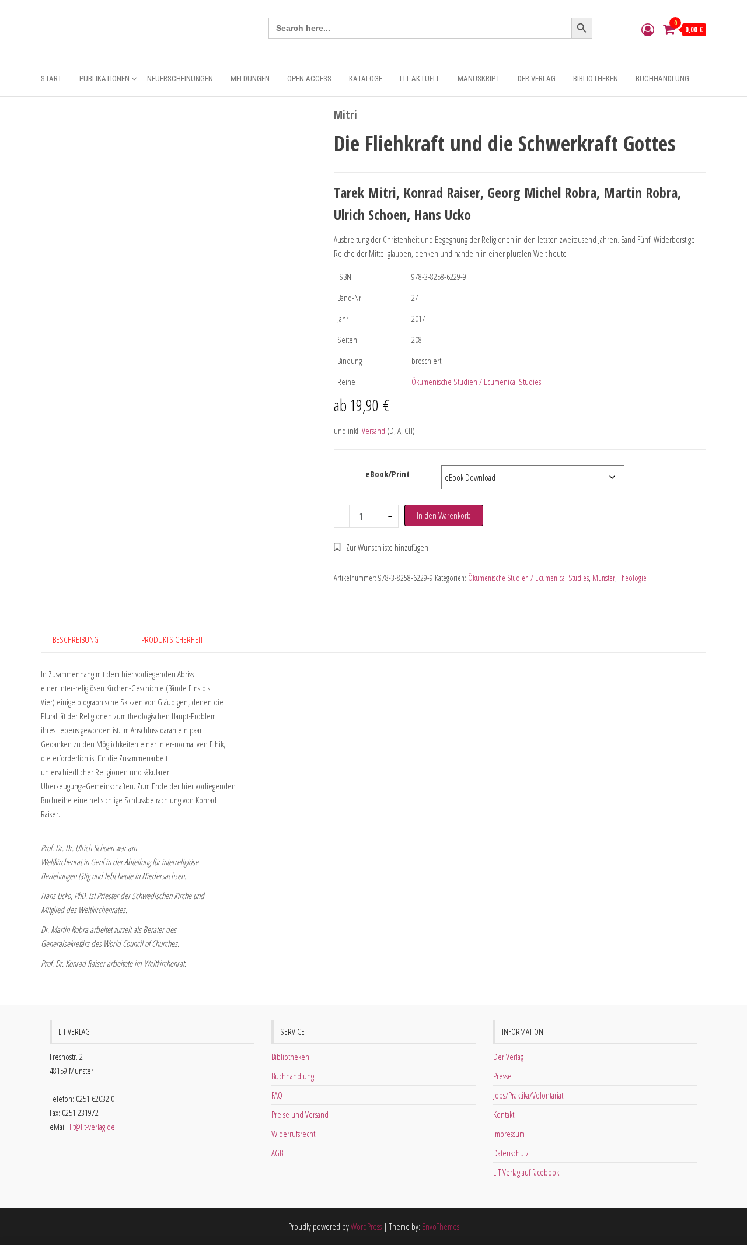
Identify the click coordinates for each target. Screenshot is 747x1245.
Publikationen (104, 78)
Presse (502, 1076)
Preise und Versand (300, 1114)
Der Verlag (537, 78)
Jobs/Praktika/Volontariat (528, 1095)
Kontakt (503, 1114)
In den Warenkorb (444, 515)
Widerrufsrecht (293, 1133)
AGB (277, 1153)
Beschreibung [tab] (76, 639)
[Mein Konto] (647, 29)
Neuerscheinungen (180, 78)
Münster (603, 577)
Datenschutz (511, 1153)
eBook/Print (387, 474)
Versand (373, 430)
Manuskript (479, 78)
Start (51, 78)
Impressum (509, 1133)
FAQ (276, 1095)
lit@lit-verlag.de (92, 1126)
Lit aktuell (420, 78)
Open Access (309, 78)
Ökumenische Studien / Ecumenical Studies (476, 381)
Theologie (633, 577)
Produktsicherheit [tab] (172, 639)
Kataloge (365, 78)
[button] (381, 547)
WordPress (366, 1226)
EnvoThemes (440, 1226)
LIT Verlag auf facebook (526, 1172)
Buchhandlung (662, 78)
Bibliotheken (595, 78)
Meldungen (250, 78)
